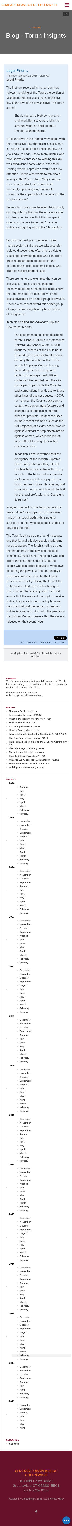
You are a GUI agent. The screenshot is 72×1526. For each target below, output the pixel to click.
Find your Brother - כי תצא (23, 711)
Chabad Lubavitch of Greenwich (29, 5)
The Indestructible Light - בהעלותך (27, 752)
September (25, 832)
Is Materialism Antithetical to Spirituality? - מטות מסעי (37, 734)
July (22, 790)
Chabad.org (27, 1498)
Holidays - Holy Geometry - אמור (26, 767)
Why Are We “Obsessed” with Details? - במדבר (34, 759)
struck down (52, 400)
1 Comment (59, 642)
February (24, 810)
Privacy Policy (57, 1498)
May (22, 798)
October (24, 829)
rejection (27, 426)
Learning (36, 27)
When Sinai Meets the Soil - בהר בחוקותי (30, 763)
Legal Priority (17, 70)
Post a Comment (28, 642)
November (25, 825)
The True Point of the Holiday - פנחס (28, 738)
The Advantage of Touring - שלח (26, 748)
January (24, 813)
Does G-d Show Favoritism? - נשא (27, 756)
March (23, 806)
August (24, 787)
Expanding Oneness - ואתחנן (24, 726)
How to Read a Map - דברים (24, 730)
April (22, 802)
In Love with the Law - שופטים (25, 715)
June (22, 794)
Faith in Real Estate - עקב (22, 722)
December (25, 821)
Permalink (45, 642)
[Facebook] (36, 1511)
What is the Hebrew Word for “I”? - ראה (30, 718)
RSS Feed (14, 1443)
